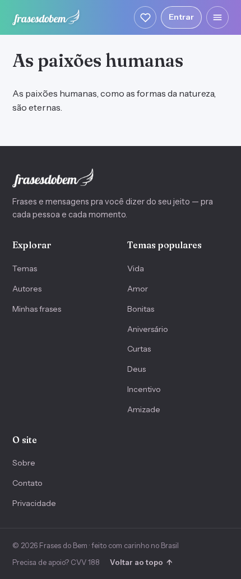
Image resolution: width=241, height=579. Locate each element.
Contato (27, 483)
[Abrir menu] (217, 17)
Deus (136, 369)
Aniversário (147, 329)
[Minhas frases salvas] (145, 17)
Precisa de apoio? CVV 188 (56, 562)
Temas (24, 268)
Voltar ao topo (141, 562)
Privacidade (34, 503)
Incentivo (144, 389)
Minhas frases (36, 309)
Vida (135, 268)
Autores (26, 289)
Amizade (143, 409)
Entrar (181, 17)
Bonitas (140, 309)
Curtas (139, 349)
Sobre (23, 463)
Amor (137, 289)
